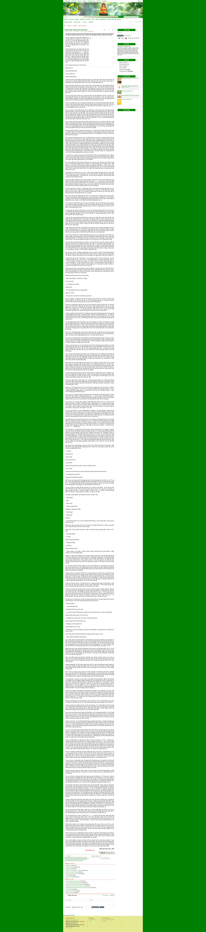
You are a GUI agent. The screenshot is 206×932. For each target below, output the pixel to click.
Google (123, 38)
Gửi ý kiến (82, 921)
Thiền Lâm (71, 19)
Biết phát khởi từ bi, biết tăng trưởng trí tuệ (75, 884)
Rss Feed (141, 16)
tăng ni (69, 857)
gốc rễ (69, 858)
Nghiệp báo (68, 865)
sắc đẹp (76, 858)
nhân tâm (82, 859)
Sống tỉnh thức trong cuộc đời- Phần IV (129, 78)
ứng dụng (85, 858)
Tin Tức (93, 19)
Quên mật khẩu (127, 35)
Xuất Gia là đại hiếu (70, 890)
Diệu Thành (90, 31)
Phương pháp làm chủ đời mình (73, 881)
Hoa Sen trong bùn (70, 867)
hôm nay (80, 858)
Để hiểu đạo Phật (69, 876)
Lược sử (85, 22)
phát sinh (75, 860)
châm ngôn (76, 859)
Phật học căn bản (68, 22)
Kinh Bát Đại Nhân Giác (126, 99)
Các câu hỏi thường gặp (108, 919)
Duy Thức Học (77, 22)
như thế (72, 859)
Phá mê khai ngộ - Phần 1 (71, 872)
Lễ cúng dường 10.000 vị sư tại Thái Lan (130, 95)
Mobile (73, 915)
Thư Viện (88, 19)
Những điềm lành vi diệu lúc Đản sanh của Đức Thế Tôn (78, 887)
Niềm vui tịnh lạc (69, 892)
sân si (78, 860)
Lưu (113, 29)
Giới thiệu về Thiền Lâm (123, 46)
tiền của (72, 858)
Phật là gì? (68, 868)
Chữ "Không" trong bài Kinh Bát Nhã (74, 882)
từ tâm (81, 860)
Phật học (77, 19)
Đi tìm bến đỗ (69, 889)
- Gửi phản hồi (112, 895)
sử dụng (68, 859)
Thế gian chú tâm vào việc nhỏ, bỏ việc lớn (75, 886)
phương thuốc (82, 857)
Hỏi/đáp (104, 921)
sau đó (72, 857)
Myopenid (136, 38)
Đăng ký (140, 1)
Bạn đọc (119, 19)
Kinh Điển (66, 19)
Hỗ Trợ (97, 19)
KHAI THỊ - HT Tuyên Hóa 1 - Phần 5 (74, 870)
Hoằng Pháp (102, 19)
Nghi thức (91, 22)
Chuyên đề (82, 19)
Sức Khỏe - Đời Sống (111, 19)
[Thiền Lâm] (74, 9)
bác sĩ (66, 857)
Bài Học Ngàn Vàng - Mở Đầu (72, 873)
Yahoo (129, 38)
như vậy (76, 857)
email (104, 29)
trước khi (70, 860)
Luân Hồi (68, 875)
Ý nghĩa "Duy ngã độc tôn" (127, 91)
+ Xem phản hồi (105, 895)
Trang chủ (69, 25)
